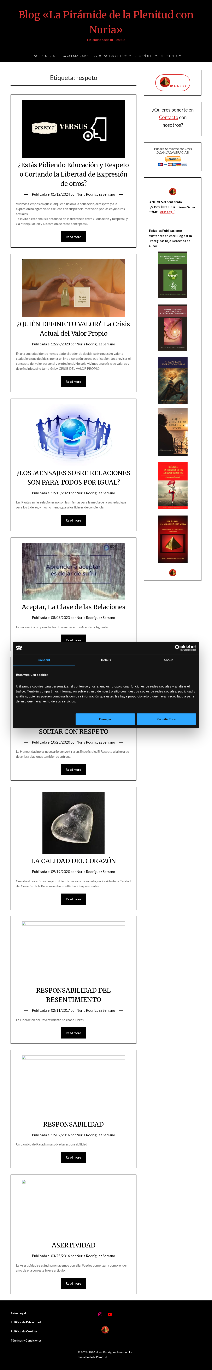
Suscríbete (144, 56)
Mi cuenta (169, 56)
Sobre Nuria (44, 56)
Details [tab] (106, 660)
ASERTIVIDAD (73, 1245)
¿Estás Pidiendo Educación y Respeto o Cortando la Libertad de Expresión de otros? (73, 174)
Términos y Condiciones (26, 1340)
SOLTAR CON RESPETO (73, 731)
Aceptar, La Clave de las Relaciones (73, 607)
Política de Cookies (24, 1331)
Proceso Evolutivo (110, 56)
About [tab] (168, 660)
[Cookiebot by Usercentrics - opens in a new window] (178, 648)
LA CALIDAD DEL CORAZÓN (73, 861)
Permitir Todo (166, 719)
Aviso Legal (18, 1313)
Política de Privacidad (26, 1322)
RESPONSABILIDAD (73, 1124)
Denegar (105, 719)
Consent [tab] (44, 660)
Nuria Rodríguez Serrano (96, 194)
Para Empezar (74, 56)
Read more (73, 237)
